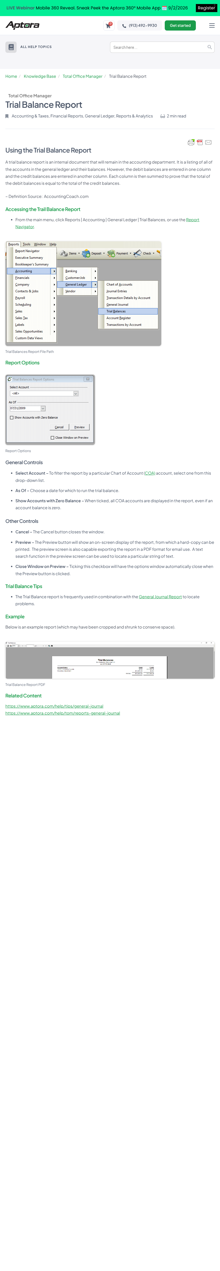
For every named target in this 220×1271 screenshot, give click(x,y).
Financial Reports (66, 116)
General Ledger (99, 116)
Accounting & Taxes (30, 116)
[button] (11, 47)
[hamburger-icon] (212, 25)
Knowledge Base (40, 76)
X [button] (214, 5)
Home (11, 76)
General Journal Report (160, 596)
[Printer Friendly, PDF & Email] (200, 142)
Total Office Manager (82, 76)
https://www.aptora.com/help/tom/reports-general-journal (62, 713)
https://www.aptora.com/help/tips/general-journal (54, 706)
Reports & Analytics (134, 116)
